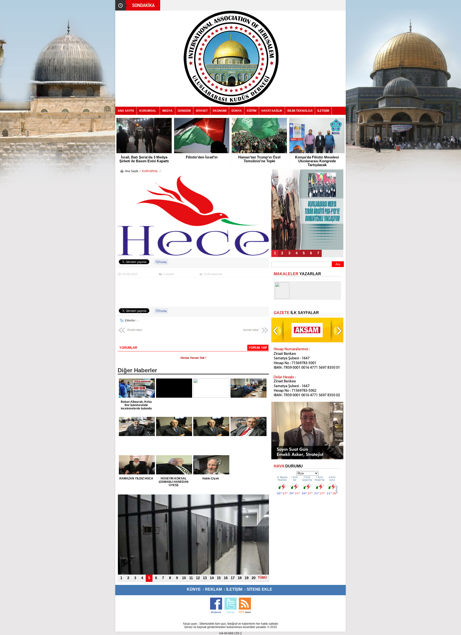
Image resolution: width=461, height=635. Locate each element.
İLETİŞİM (323, 110)
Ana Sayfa (131, 171)
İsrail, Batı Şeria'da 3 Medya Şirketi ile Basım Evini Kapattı (144, 159)
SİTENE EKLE (259, 589)
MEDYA (167, 110)
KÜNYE (194, 589)
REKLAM (213, 589)
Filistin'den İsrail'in (202, 157)
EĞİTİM (251, 110)
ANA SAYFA (126, 110)
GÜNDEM (184, 110)
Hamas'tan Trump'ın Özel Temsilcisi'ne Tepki (259, 159)
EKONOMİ (219, 110)
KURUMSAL (147, 110)
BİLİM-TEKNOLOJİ (299, 110)
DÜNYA (236, 110)
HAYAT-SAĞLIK (271, 110)
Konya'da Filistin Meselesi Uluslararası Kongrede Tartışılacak (317, 161)
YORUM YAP (258, 348)
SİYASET (202, 110)
